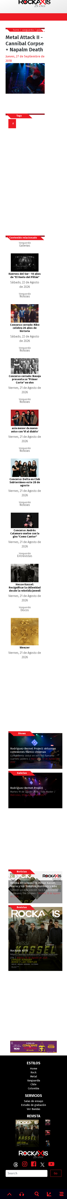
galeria (40, 30)
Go (55, 1173)
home (16, 30)
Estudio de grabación (33, 1105)
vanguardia (28, 30)
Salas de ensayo (33, 1101)
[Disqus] (26, 180)
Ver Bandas (33, 1109)
